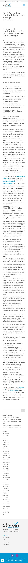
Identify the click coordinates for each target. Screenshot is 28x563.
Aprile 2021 (5, 446)
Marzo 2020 (5, 468)
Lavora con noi (6, 537)
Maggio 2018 (6, 493)
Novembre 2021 (6, 433)
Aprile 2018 (5, 495)
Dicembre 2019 (6, 475)
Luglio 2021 (5, 440)
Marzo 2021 (5, 449)
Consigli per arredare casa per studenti (12, 425)
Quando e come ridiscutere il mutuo (11, 417)
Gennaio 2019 (6, 488)
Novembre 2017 (6, 506)
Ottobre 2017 (6, 508)
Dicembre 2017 (6, 504)
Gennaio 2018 (6, 501)
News (11, 20)
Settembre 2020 (6, 462)
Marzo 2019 (5, 484)
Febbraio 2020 (6, 471)
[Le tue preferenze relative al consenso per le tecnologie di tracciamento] (2, 560)
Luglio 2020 (5, 466)
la (22, 180)
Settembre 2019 (6, 482)
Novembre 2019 (6, 477)
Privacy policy (18, 560)
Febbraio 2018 (6, 499)
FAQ (4, 539)
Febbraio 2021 (6, 451)
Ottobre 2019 (6, 479)
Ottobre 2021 (6, 435)
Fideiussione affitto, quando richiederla (12, 427)
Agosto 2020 (6, 464)
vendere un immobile (14, 390)
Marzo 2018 (5, 497)
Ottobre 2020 (6, 460)
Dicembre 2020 (6, 455)
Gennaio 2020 (6, 473)
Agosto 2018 (6, 490)
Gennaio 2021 (6, 453)
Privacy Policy (6, 542)
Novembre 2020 (6, 457)
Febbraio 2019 (6, 486)
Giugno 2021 (6, 442)
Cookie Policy (6, 544)
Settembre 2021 (6, 438)
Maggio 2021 (6, 444)
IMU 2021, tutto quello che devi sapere (12, 419)
